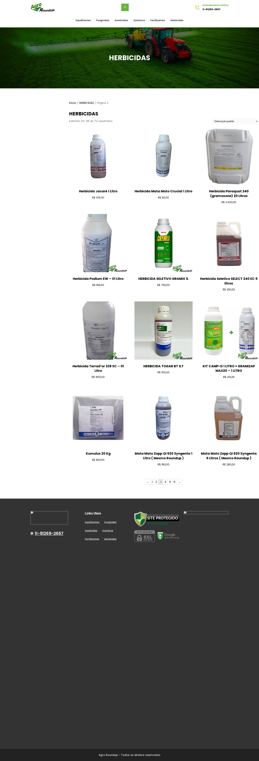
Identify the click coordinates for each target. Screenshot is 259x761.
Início (72, 103)
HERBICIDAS (86, 103)
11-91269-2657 (211, 9)
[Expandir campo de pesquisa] (125, 7)
